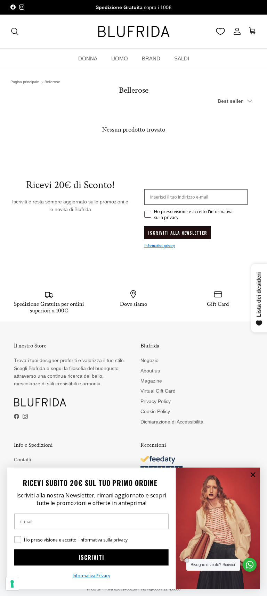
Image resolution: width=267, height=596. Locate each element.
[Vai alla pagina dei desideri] (220, 31)
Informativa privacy (159, 245)
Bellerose (52, 82)
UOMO (119, 58)
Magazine (151, 381)
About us (150, 370)
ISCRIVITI (91, 557)
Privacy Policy (155, 401)
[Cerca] (14, 31)
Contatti (22, 459)
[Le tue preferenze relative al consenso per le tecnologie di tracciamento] (12, 583)
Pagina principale (24, 82)
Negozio (149, 360)
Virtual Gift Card (158, 391)
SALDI (181, 58)
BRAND (151, 58)
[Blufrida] (133, 31)
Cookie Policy (155, 411)
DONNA (87, 58)
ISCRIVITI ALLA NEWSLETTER (177, 233)
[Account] (235, 31)
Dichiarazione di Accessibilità (171, 422)
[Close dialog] (253, 475)
